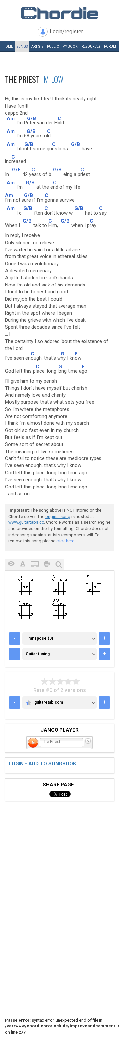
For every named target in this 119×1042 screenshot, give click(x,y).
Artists (37, 46)
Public (53, 46)
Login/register (66, 31)
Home (8, 46)
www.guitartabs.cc (26, 522)
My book (69, 46)
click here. (65, 540)
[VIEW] (11, 564)
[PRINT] (47, 564)
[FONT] (23, 564)
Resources (91, 46)
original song (57, 516)
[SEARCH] (58, 564)
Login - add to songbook (42, 764)
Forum (110, 46)
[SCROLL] (35, 564)
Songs (22, 46)
